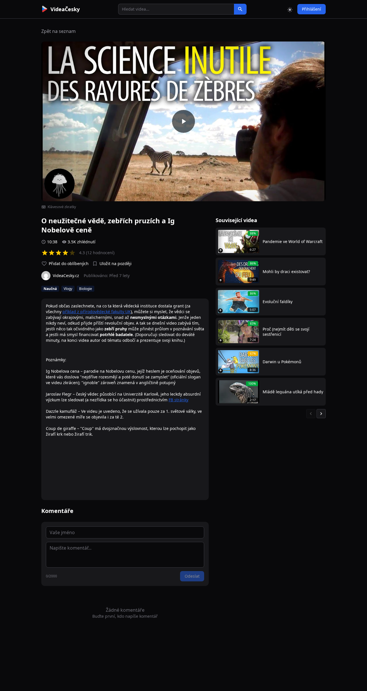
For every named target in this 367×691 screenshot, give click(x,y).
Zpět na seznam (58, 31)
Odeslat (192, 576)
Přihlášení (311, 9)
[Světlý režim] (290, 9)
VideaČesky (65, 9)
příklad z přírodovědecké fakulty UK (97, 311)
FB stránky (178, 399)
